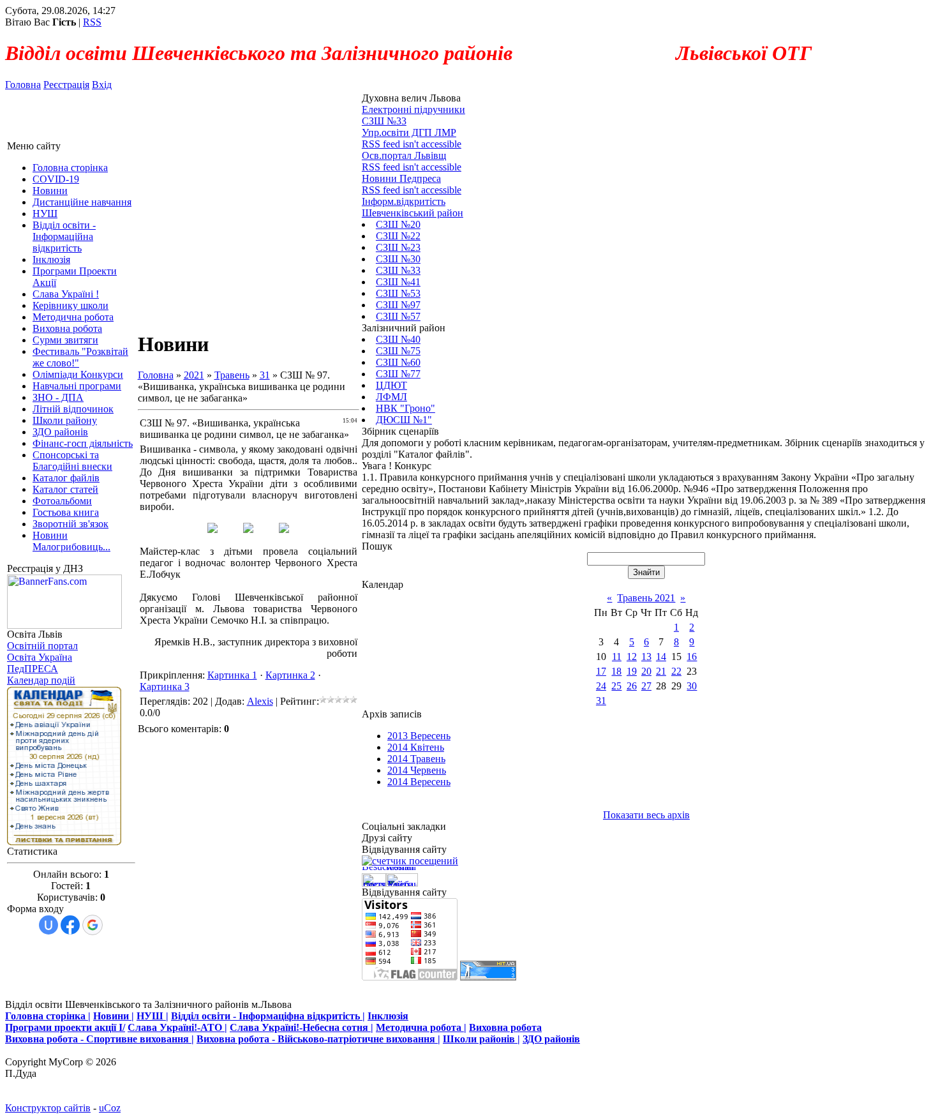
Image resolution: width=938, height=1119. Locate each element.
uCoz (110, 1107)
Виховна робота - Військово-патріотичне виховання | (318, 1038)
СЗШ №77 (398, 373)
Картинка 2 (290, 675)
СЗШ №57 (398, 316)
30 (692, 685)
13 (646, 656)
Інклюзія (388, 1015)
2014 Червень (416, 770)
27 (646, 685)
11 (617, 656)
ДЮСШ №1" (404, 419)
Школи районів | (481, 1038)
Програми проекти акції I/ (65, 1027)
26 (632, 685)
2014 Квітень (415, 747)
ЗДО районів (551, 1038)
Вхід (102, 84)
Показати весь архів (646, 814)
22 (676, 671)
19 (632, 671)
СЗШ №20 (398, 224)
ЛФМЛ (391, 396)
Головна (23, 84)
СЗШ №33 (398, 270)
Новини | (113, 1015)
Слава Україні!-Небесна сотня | (301, 1027)
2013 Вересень (418, 735)
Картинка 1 (232, 675)
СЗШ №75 (398, 350)
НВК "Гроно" (405, 408)
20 (646, 671)
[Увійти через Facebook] (70, 925)
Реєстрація (66, 84)
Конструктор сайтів (48, 1107)
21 (661, 671)
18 (616, 671)
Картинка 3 (165, 686)
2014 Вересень (418, 781)
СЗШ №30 (398, 258)
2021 (194, 375)
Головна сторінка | (48, 1015)
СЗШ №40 (398, 339)
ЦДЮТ (391, 385)
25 (616, 685)
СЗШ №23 (398, 247)
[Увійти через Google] (92, 925)
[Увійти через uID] (48, 925)
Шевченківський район (412, 212)
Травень (231, 375)
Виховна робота (505, 1027)
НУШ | (152, 1015)
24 (601, 685)
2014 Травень (416, 758)
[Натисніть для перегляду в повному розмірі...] (212, 529)
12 (632, 656)
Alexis (260, 701)
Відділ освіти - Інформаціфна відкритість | (268, 1015)
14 (661, 656)
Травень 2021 (646, 597)
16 (692, 656)
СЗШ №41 (398, 281)
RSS (92, 22)
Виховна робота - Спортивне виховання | (99, 1038)
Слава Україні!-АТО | (177, 1027)
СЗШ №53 (398, 293)
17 (601, 671)
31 (265, 375)
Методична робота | (421, 1027)
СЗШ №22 (398, 235)
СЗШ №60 (398, 362)
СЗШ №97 (398, 304)
